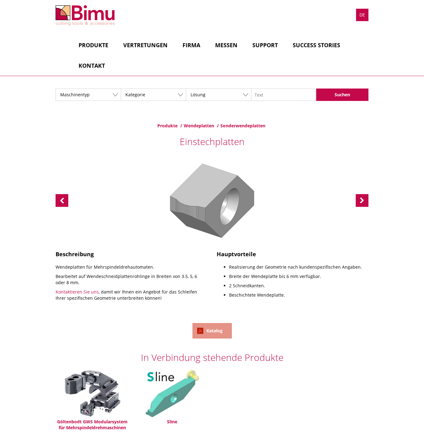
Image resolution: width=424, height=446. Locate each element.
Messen (226, 45)
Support (265, 45)
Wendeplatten (199, 126)
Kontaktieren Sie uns (77, 292)
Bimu (85, 15)
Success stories (316, 45)
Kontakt (92, 65)
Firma (191, 45)
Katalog (214, 331)
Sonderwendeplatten (242, 126)
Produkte (93, 45)
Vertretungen (145, 45)
